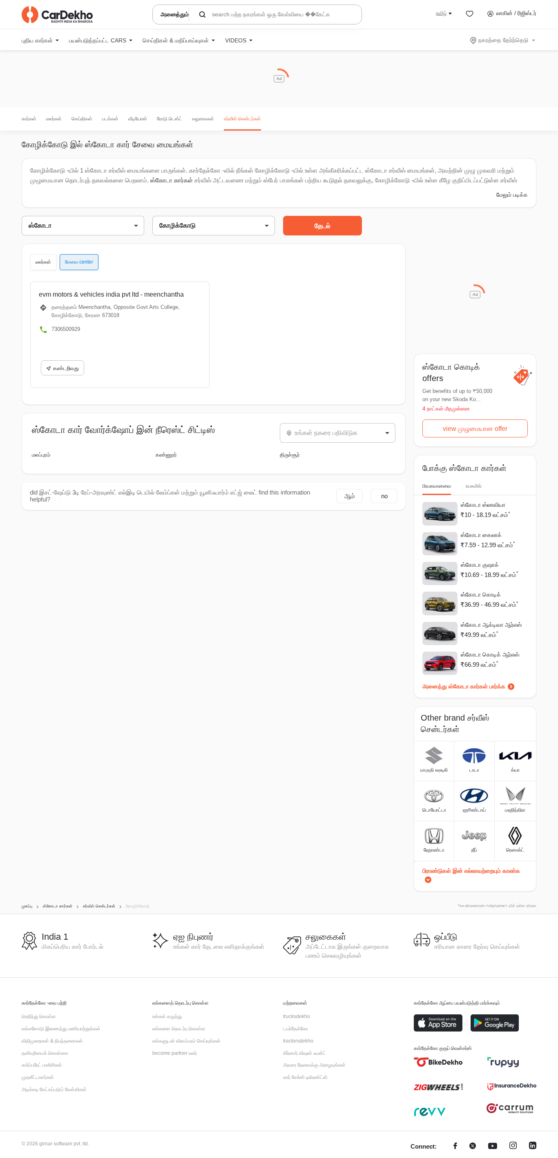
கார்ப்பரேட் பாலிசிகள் (42, 1065)
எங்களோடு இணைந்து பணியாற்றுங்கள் (61, 1029)
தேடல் (322, 225)
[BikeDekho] (438, 1062)
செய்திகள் (81, 119)
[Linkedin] (532, 1147)
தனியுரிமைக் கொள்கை (45, 1053)
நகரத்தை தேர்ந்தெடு (503, 40)
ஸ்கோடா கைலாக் (481, 535)
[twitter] (472, 1147)
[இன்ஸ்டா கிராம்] (513, 1147)
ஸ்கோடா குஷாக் (480, 564)
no (384, 495)
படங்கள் (110, 119)
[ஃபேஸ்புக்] (455, 1147)
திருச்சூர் (290, 455)
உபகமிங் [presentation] (474, 486)
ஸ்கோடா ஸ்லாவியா (483, 504)
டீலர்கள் (54, 119)
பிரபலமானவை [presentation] (436, 486)
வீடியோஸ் (137, 119)
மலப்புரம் (41, 455)
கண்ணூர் (166, 455)
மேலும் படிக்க (512, 194)
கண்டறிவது (66, 368)
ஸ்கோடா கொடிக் (481, 594)
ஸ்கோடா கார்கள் (171, 180)
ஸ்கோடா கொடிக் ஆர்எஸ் (490, 654)
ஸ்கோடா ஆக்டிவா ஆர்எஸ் (491, 624)
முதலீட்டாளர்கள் (38, 1077)
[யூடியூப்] (492, 1147)
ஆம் (349, 495)
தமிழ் (441, 13)
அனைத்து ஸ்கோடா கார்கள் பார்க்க (463, 686)
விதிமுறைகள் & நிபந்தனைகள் (52, 1041)
